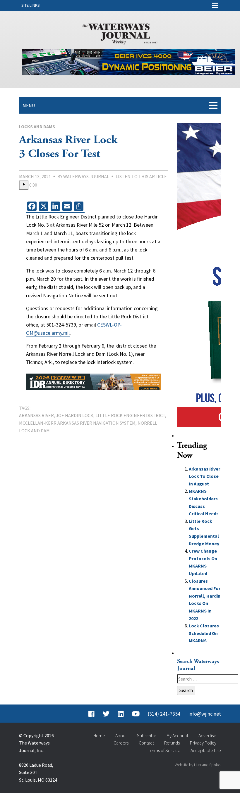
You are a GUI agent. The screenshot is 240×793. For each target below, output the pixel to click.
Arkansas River (36, 415)
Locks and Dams (37, 126)
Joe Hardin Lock (74, 415)
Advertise (207, 735)
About (121, 735)
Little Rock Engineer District (130, 415)
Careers (121, 743)
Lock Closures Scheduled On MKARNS (204, 633)
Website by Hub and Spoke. (198, 764)
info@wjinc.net (204, 714)
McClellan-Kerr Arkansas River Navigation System (77, 423)
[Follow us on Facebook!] (91, 714)
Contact (146, 743)
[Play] (23, 185)
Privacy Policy (203, 743)
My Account (177, 735)
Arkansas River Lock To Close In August (204, 476)
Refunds (172, 743)
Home (99, 735)
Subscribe (146, 735)
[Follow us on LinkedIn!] (121, 714)
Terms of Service (164, 750)
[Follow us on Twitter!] (106, 714)
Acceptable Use (206, 750)
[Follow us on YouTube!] (136, 714)
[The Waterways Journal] (120, 33)
